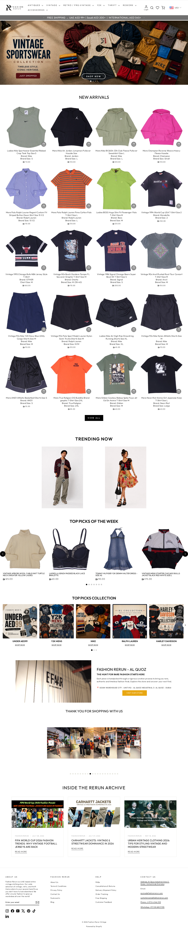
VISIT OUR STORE (134, 693)
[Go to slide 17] (110, 773)
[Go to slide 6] (99, 584)
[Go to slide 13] (100, 773)
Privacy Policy (56, 890)
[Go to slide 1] (86, 584)
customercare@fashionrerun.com (154, 898)
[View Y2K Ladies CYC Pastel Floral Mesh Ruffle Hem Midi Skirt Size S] (125, 477)
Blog (52, 902)
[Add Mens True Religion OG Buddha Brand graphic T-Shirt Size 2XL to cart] (88, 391)
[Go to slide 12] (97, 773)
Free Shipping (101, 898)
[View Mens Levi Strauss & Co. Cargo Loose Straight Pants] (63, 480)
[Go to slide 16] (107, 773)
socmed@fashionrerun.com (152, 893)
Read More (21, 851)
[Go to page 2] (94, 650)
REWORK (128, 5)
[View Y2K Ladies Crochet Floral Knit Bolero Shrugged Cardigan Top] (122, 465)
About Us (54, 882)
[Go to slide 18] (112, 773)
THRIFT (113, 5)
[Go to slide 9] (90, 773)
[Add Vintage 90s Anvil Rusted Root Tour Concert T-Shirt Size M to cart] (178, 267)
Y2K (100, 5)
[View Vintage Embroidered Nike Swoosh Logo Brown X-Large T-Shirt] (63, 463)
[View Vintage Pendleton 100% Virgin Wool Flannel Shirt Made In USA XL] (59, 465)
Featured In (55, 898)
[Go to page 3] (96, 650)
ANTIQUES (34, 5)
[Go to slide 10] (92, 773)
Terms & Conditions (58, 886)
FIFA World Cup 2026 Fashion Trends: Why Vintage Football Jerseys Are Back (36, 843)
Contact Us (55, 894)
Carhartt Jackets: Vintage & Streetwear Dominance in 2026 (92, 842)
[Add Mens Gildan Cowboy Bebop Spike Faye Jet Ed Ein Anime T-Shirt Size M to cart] (133, 391)
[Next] (185, 625)
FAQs (98, 882)
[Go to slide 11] (95, 773)
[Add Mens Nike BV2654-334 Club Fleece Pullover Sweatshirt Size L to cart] (133, 144)
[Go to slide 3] (91, 584)
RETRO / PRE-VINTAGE (77, 5)
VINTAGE (52, 5)
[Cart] (163, 8)
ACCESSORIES (37, 10)
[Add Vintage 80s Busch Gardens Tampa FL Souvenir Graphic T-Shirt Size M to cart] (88, 267)
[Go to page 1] (91, 650)
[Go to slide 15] (105, 773)
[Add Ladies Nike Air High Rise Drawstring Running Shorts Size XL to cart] (133, 329)
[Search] (152, 8)
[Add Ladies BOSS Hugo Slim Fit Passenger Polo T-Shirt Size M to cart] (133, 206)
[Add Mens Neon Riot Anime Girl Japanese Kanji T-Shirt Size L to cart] (178, 391)
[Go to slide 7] (101, 584)
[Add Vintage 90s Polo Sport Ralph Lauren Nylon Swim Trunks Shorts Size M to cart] (88, 329)
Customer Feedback (104, 902)
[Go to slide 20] (117, 773)
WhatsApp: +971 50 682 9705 (152, 907)
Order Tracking (102, 894)
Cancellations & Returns (105, 886)
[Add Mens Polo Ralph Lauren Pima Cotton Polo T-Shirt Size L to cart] (88, 206)
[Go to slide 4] (94, 584)
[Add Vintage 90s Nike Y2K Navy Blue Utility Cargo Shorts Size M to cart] (43, 329)
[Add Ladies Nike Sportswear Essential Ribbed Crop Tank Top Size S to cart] (43, 144)
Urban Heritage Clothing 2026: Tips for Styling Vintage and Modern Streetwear (149, 843)
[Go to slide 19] (115, 773)
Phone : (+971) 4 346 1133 (151, 902)
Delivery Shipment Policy (106, 890)
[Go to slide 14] (102, 773)
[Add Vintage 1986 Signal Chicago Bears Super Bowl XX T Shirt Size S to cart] (133, 267)
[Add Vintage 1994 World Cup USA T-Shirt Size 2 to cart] (178, 206)
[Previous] (3, 625)
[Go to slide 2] (89, 584)
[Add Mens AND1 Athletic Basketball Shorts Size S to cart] (43, 391)
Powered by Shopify (94, 926)
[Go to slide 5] (96, 584)
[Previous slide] (3, 554)
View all (94, 418)
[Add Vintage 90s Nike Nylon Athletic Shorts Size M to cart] (178, 329)
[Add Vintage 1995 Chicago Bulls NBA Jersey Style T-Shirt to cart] (43, 267)
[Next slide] (185, 554)
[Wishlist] (157, 8)
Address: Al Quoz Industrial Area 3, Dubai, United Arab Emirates (155, 882)
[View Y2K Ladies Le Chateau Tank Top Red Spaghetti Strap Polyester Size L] (125, 468)
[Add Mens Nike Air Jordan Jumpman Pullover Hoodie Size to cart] (88, 144)
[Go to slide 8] (87, 773)
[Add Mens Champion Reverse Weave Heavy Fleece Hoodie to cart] (178, 144)
